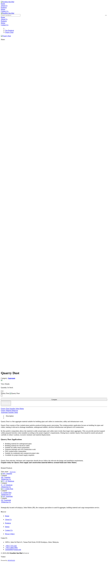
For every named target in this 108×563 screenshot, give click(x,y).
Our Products (9, 30)
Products (4, 7)
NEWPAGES (11, 560)
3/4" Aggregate (6, 500)
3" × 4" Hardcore (6, 485)
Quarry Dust (9, 32)
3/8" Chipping (5, 477)
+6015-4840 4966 (11, 548)
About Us (4, 5)
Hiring (3, 9)
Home (3, 4)
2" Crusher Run (6, 492)
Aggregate (13, 471)
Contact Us (4, 11)
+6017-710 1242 (11, 546)
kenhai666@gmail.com (13, 549)
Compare (54, 399)
